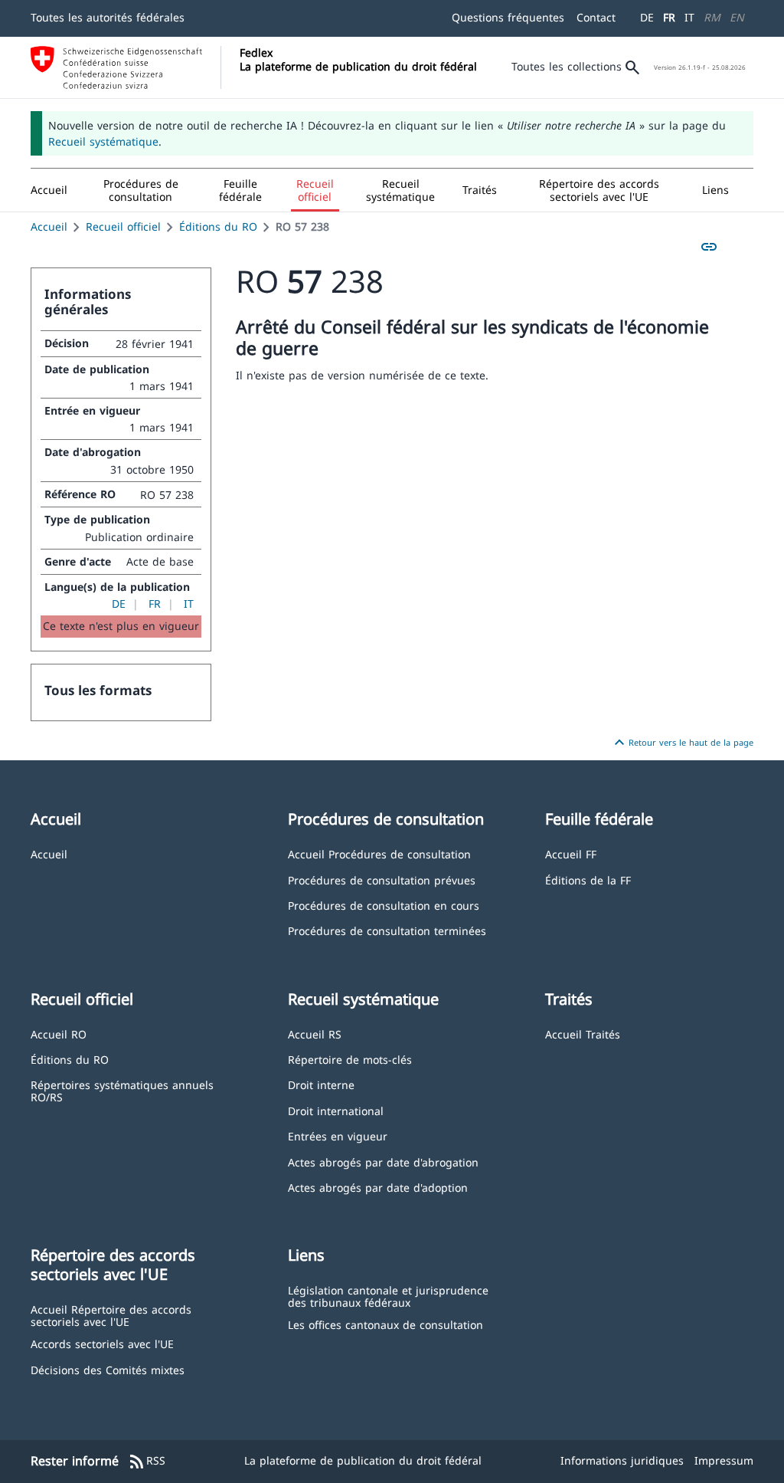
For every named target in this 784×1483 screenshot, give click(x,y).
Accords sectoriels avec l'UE (102, 1343)
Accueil (49, 226)
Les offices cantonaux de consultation (385, 1323)
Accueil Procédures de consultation (379, 853)
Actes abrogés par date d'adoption (378, 1186)
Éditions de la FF (588, 879)
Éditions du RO (218, 226)
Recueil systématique (103, 141)
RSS (146, 1461)
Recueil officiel (123, 226)
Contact (596, 17)
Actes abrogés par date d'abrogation (383, 1161)
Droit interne (321, 1084)
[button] (141, 190)
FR (669, 17)
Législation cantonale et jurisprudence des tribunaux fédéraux (388, 1295)
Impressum (723, 1460)
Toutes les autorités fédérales (108, 17)
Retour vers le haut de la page (681, 742)
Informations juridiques (622, 1460)
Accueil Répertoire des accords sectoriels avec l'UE (111, 1314)
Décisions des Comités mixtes (108, 1369)
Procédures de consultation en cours (383, 904)
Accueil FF (570, 853)
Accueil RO (59, 1033)
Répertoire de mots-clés (350, 1058)
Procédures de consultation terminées (387, 930)
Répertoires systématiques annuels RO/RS (122, 1090)
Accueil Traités (582, 1033)
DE (647, 17)
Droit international (336, 1110)
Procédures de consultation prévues (381, 879)
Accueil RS (314, 1033)
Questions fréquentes (508, 17)
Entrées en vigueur (337, 1135)
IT (689, 17)
